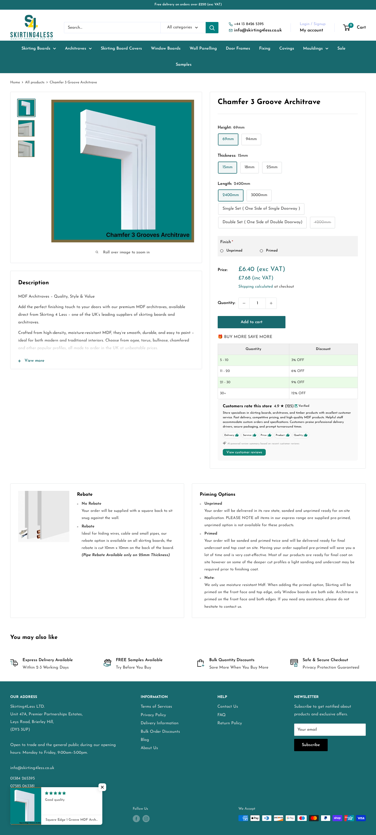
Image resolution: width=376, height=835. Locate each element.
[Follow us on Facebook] (136, 818)
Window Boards (166, 49)
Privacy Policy (153, 715)
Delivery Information (160, 723)
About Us (149, 748)
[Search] (212, 27)
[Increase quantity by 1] (271, 303)
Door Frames (238, 49)
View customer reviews (244, 452)
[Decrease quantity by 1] (244, 303)
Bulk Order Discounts (160, 732)
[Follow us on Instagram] (146, 818)
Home (15, 82)
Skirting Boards (35, 49)
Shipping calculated (255, 287)
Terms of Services (156, 707)
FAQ (221, 715)
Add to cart (251, 322)
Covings (286, 49)
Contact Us (227, 707)
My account (311, 30)
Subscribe (311, 745)
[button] (102, 787)
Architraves (75, 49)
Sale (341, 49)
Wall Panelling (203, 49)
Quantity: (226, 303)
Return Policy (229, 723)
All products (35, 82)
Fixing (264, 49)
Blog (145, 740)
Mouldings (313, 49)
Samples (184, 65)
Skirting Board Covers (121, 49)
